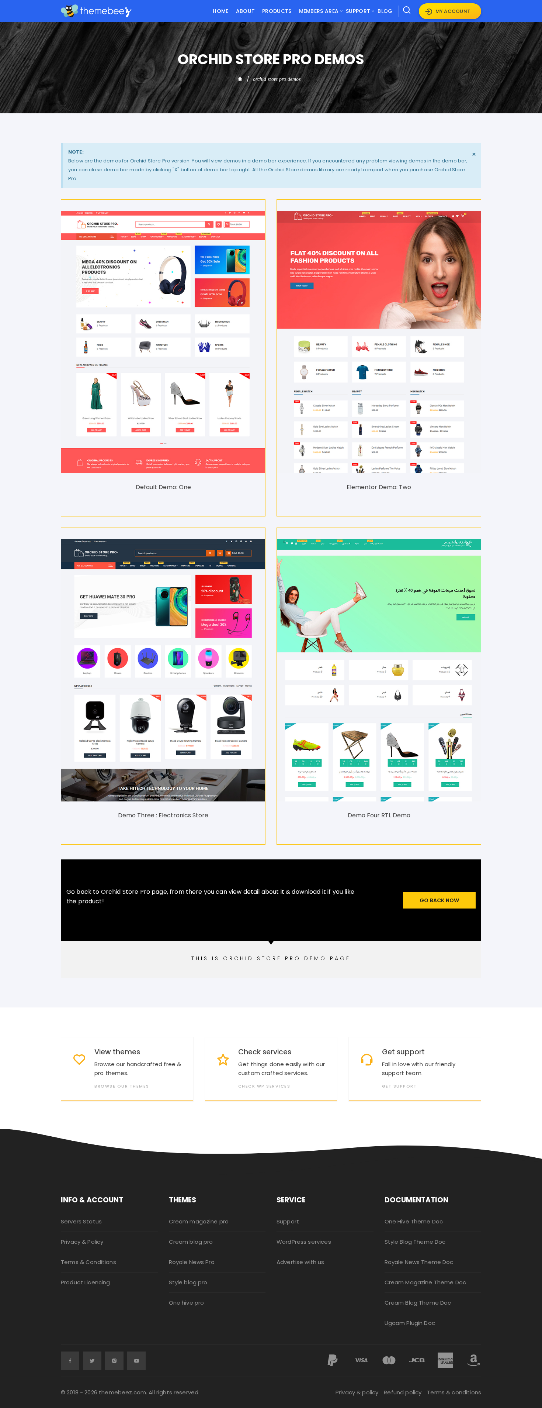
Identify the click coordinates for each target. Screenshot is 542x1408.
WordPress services (304, 1242)
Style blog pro (188, 1282)
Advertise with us (300, 1262)
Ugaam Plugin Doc (410, 1323)
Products (276, 11)
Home (220, 11)
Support (358, 11)
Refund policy (402, 1392)
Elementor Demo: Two (379, 487)
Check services (264, 1052)
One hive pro (186, 1302)
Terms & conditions (454, 1392)
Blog (385, 11)
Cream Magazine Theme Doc (425, 1282)
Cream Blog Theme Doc (418, 1302)
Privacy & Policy (82, 1242)
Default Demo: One (163, 487)
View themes (117, 1052)
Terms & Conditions (88, 1262)
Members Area (319, 11)
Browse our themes (121, 1086)
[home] (240, 79)
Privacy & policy (357, 1392)
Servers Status (81, 1221)
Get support (403, 1052)
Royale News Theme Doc (419, 1262)
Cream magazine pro (199, 1221)
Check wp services (264, 1086)
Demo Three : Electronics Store (163, 815)
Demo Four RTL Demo (379, 815)
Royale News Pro (192, 1262)
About (245, 11)
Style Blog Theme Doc (415, 1242)
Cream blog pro (191, 1242)
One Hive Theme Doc (414, 1221)
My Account (452, 11)
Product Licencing (85, 1282)
